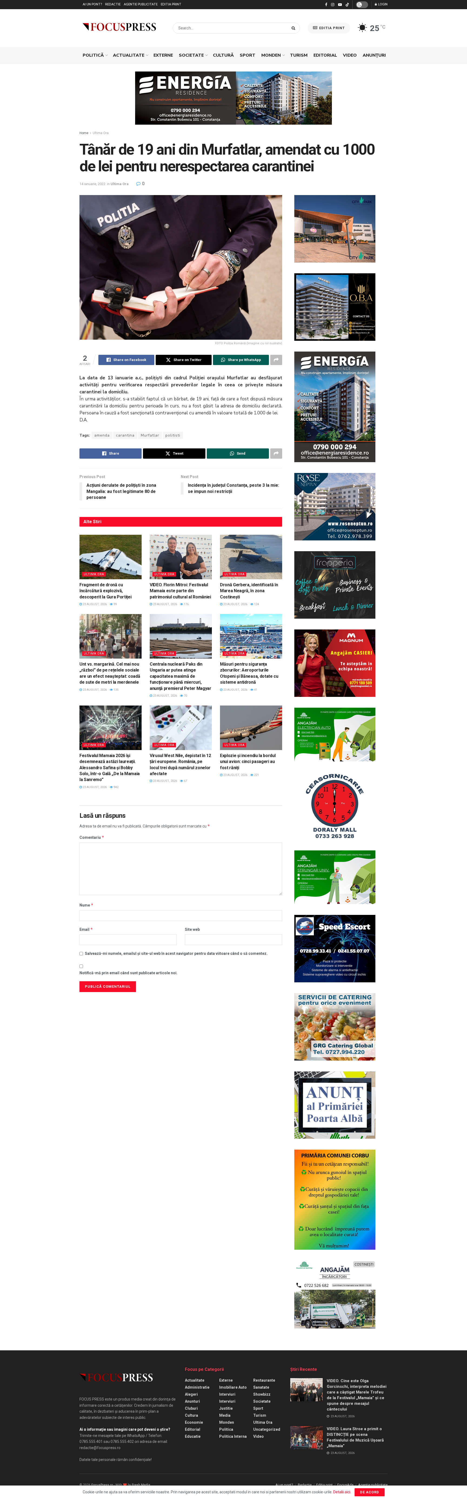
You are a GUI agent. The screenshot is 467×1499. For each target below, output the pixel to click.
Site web (192, 929)
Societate (191, 55)
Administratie (197, 1387)
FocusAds (345, 1485)
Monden (271, 55)
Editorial (325, 55)
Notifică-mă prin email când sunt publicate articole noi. (128, 973)
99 (115, 604)
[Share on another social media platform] (276, 360)
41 (255, 689)
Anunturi (192, 1401)
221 (256, 775)
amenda (102, 435)
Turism (299, 55)
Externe (163, 55)
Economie (194, 1422)
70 (185, 695)
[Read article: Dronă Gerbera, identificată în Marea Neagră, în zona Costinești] (251, 557)
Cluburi (191, 1408)
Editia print (171, 4)
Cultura (191, 1415)
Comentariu (91, 837)
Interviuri (227, 1394)
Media (225, 1415)
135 (115, 689)
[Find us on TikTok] (347, 4)
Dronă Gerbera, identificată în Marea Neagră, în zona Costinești (249, 590)
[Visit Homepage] (119, 28)
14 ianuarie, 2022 (92, 184)
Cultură (223, 55)
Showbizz (262, 1394)
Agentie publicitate (141, 4)
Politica (226, 1429)
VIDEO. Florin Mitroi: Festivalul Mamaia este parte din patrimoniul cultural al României (180, 590)
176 (186, 604)
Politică (93, 55)
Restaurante (264, 1380)
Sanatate (261, 1387)
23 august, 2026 (94, 604)
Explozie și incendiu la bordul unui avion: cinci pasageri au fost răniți (247, 761)
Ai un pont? (92, 4)
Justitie (226, 1408)
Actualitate (128, 55)
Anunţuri (374, 55)
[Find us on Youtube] (340, 4)
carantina (125, 435)
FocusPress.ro (102, 1485)
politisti (172, 435)
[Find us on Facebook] (326, 4)
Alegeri (191, 1394)
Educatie (193, 1436)
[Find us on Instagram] (332, 4)
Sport (247, 55)
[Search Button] (294, 28)
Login (382, 4)
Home (83, 133)
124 (256, 604)
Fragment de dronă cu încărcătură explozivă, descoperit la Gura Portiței (105, 590)
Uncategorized (266, 1429)
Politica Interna (233, 1436)
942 (115, 787)
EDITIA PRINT (331, 28)
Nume (86, 905)
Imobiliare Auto (233, 1387)
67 (185, 781)
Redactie (113, 4)
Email (86, 929)
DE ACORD (369, 1492)
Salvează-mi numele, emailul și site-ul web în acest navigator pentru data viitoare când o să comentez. (176, 953)
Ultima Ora (101, 133)
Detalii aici (341, 1492)
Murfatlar (150, 435)
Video (350, 55)
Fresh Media (141, 1485)
